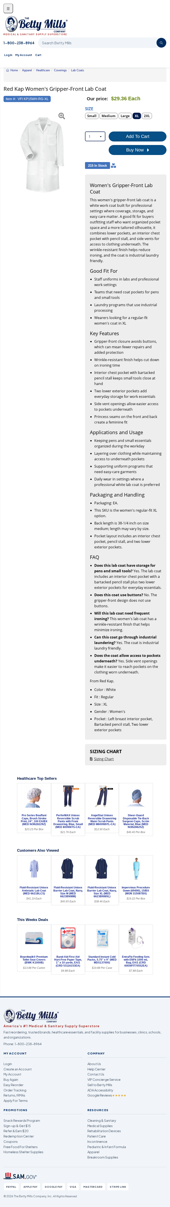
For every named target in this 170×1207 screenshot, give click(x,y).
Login (8, 1064)
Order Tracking (15, 1090)
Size (89, 108)
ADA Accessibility (100, 1090)
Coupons (11, 1141)
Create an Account (18, 1069)
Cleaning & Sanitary (101, 1120)
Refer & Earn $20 (16, 1131)
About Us (94, 1064)
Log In (8, 55)
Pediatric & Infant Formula (106, 1147)
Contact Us (95, 1074)
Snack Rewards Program (22, 1120)
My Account (23, 55)
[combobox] (95, 136)
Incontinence (97, 1141)
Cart (38, 55)
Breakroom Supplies (102, 1157)
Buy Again (11, 1079)
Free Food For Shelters (21, 1147)
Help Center (96, 1069)
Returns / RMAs (14, 1095)
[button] (6, 154)
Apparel (93, 1152)
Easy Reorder (13, 1085)
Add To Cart (137, 136)
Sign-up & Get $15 (17, 1126)
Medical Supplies (100, 1126)
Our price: (97, 99)
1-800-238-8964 (19, 43)
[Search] (161, 43)
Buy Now (135, 149)
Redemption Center (19, 1136)
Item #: (11, 99)
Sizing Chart (104, 758)
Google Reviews (106, 1095)
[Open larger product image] (42, 154)
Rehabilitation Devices (104, 1131)
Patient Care (96, 1136)
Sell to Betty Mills (99, 1085)
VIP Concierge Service (104, 1079)
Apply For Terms (16, 1101)
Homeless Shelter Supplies (23, 1152)
